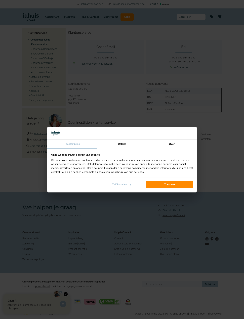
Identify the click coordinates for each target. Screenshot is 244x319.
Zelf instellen (119, 184)
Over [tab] (172, 143)
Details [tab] (122, 143)
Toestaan (169, 184)
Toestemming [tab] (72, 143)
